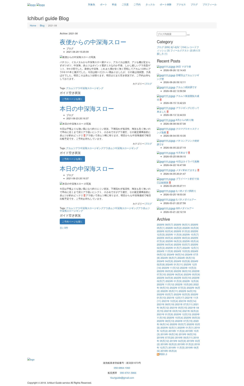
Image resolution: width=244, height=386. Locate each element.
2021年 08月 (165, 304)
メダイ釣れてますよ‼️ (187, 170)
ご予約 (137, 4)
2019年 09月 (169, 334)
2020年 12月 (182, 314)
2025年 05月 (190, 241)
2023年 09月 (165, 271)
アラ (78, 88)
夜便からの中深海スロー (93, 41)
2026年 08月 (165, 224)
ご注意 (125, 4)
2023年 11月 (170, 267)
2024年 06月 (169, 257)
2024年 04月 (165, 261)
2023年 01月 (173, 281)
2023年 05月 (192, 274)
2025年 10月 (190, 234)
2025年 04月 (165, 244)
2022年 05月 (169, 291)
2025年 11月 (173, 234)
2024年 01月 (174, 264)
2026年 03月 (190, 227)
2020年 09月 (192, 317)
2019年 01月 (185, 344)
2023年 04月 (165, 277)
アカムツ (71, 88)
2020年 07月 (184, 321)
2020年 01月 (185, 327)
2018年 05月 (169, 350)
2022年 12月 (190, 281)
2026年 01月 (182, 231)
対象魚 (91, 4)
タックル (150, 4)
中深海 (83, 88)
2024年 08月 (175, 254)
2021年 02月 (190, 311)
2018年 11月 (176, 347)
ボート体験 (165, 4)
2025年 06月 (173, 241)
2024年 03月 (182, 261)
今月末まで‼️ (182, 152)
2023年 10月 (188, 267)
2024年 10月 (182, 251)
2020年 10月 (175, 317)
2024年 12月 (190, 247)
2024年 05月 (186, 257)
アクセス (181, 4)
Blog (42, 25)
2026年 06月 (182, 224)
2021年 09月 (187, 301)
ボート (103, 4)
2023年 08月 (182, 271)
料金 (114, 4)
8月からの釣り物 (184, 119)
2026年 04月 (173, 227)
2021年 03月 (173, 311)
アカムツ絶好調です (186, 87)
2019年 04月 (178, 340)
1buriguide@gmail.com (122, 377)
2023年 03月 (182, 277)
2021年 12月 (175, 297)
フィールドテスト (181, 50)
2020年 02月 (169, 327)
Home (33, 25)
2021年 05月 (178, 307)
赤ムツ (111, 148)
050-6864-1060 (122, 367)
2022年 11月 (165, 284)
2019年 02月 (169, 344)
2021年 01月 (165, 314)
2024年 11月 (165, 251)
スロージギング (95, 88)
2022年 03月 (165, 294)
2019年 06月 (184, 337)
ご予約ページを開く (72, 99)
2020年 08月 (165, 321)
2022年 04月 (187, 291)
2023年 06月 (175, 274)
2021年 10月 (170, 301)
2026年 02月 (165, 231)
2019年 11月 (176, 330)
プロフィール (210, 4)
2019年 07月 (165, 337)
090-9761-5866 (127, 372)
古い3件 (64, 227)
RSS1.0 (163, 354)
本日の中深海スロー (87, 108)
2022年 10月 (184, 284)
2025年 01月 (173, 247)
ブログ (194, 4)
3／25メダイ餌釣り (185, 190)
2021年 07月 (184, 304)
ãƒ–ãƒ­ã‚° (179, 47)
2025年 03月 (182, 244)
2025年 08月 (182, 237)
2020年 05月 (178, 324)
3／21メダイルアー (185, 199)
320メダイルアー (184, 208)
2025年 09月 (165, 237)
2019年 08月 (187, 334)
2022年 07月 (178, 287)
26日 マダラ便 (183, 66)
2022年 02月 (182, 294)
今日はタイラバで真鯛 (187, 161)
